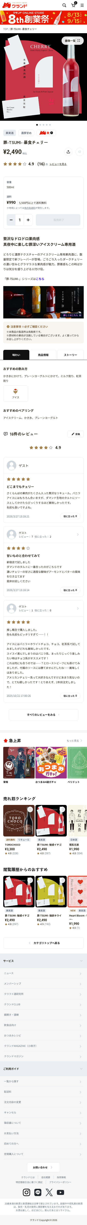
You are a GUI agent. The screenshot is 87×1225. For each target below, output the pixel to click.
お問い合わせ (40, 1167)
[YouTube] (60, 1192)
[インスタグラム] (26, 1192)
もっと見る (73, 740)
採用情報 (61, 1177)
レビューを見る (58, 164)
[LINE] (37, 1192)
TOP (6, 29)
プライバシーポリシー (60, 1182)
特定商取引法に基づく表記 (29, 1182)
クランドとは (28, 1177)
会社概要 (45, 1177)
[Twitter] (49, 1192)
